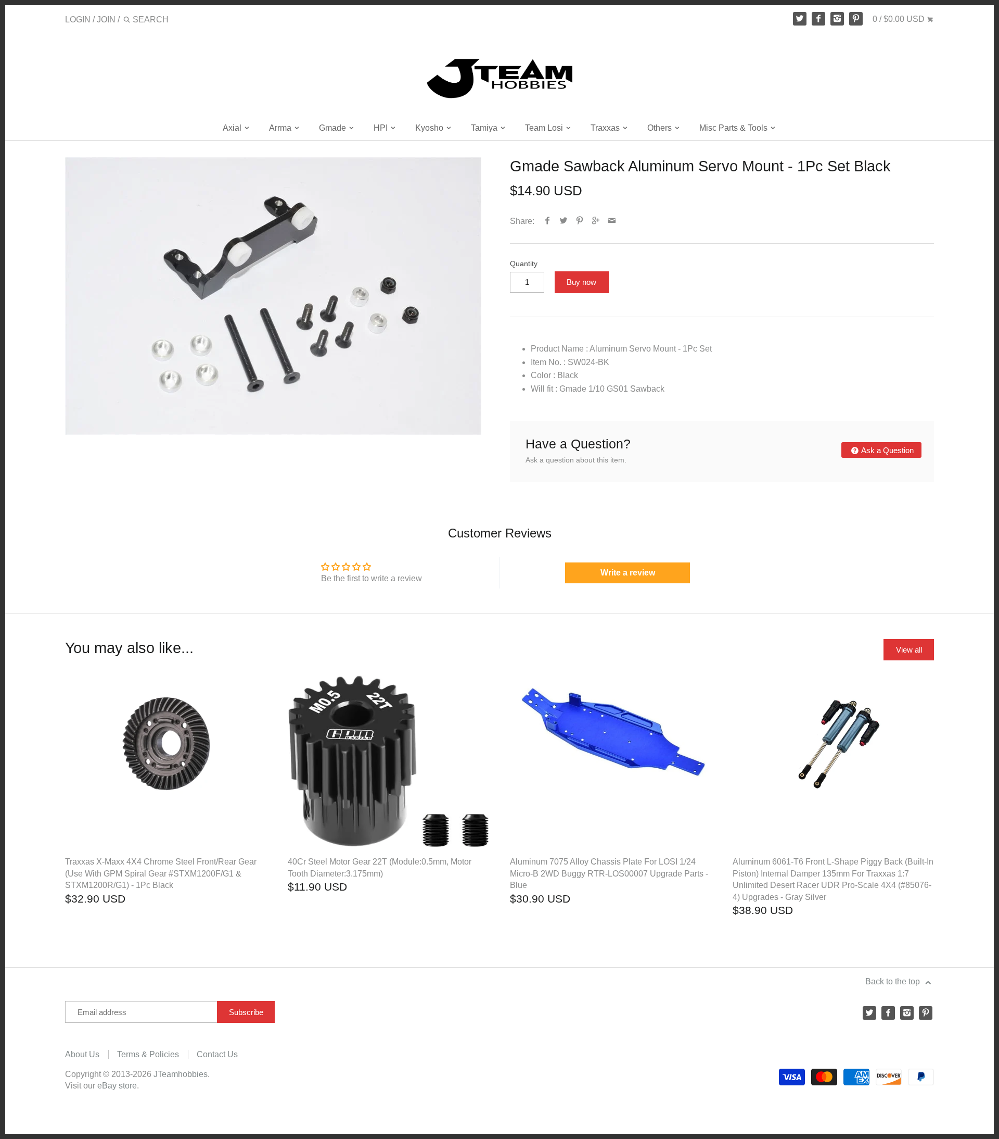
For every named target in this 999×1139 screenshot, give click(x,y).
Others (660, 127)
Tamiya (485, 127)
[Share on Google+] (596, 221)
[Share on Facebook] (547, 221)
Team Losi (545, 127)
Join (106, 19)
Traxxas (606, 127)
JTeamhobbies (180, 1074)
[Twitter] (799, 19)
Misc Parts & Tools (734, 127)
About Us (82, 1054)
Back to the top (893, 981)
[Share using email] (612, 221)
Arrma (281, 127)
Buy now (581, 282)
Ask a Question (887, 450)
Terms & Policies (148, 1054)
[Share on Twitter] (563, 221)
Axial (233, 127)
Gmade (333, 127)
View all (909, 649)
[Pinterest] (856, 19)
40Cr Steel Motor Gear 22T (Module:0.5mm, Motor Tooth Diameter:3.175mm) (379, 867)
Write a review (627, 572)
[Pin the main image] (579, 221)
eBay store (117, 1085)
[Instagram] (837, 19)
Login (78, 19)
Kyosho (430, 127)
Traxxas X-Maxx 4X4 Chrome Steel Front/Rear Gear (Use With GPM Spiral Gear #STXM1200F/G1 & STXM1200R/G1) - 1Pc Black (161, 873)
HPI (382, 127)
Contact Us (217, 1054)
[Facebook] (818, 19)
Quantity (523, 263)
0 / (899, 19)
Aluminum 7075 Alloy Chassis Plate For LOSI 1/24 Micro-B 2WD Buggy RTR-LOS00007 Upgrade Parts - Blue (609, 873)
